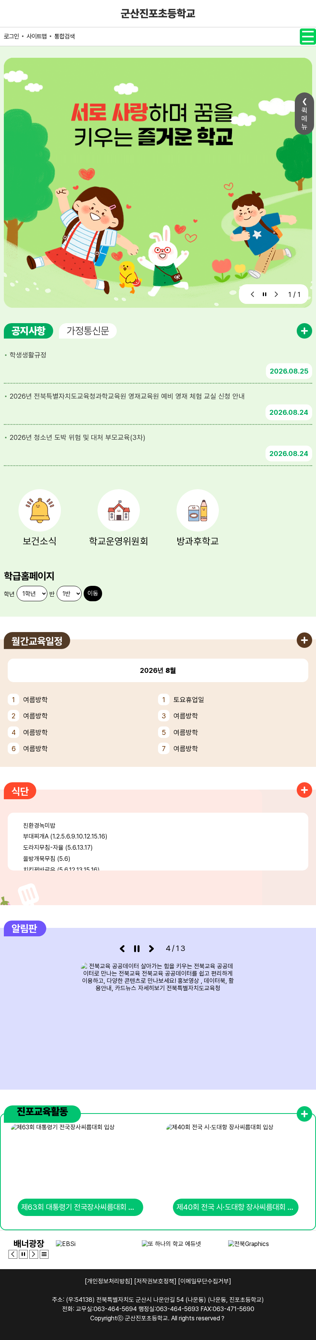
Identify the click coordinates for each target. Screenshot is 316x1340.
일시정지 (264, 294)
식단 (20, 791)
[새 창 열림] (158, 1020)
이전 (252, 294)
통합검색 (64, 36)
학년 (9, 594)
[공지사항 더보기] (304, 331)
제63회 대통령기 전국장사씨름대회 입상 (81, 1207)
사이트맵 (37, 36)
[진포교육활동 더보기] (304, 1114)
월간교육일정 (37, 641)
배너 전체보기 (44, 1254)
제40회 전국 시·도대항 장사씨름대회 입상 (237, 1207)
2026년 (158, 670)
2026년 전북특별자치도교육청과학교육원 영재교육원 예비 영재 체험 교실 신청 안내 (127, 396)
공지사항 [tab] (28, 331)
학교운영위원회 (118, 541)
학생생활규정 (28, 355)
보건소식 (40, 541)
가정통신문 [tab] (88, 331)
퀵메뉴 (304, 118)
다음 (276, 294)
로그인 (11, 36)
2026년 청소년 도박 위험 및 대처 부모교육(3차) (77, 437)
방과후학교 (197, 541)
